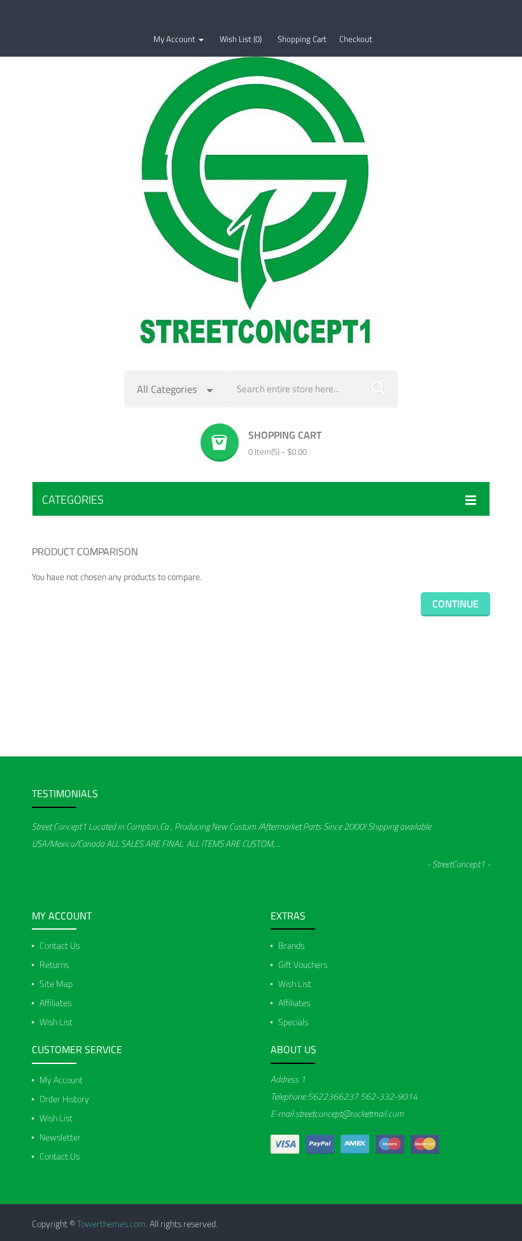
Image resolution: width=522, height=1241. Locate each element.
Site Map (56, 983)
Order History (64, 1098)
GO (379, 389)
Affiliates (55, 1002)
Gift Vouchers (302, 964)
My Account (61, 1079)
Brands (291, 945)
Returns (54, 964)
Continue (455, 603)
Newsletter (60, 1137)
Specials (293, 1021)
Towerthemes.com (111, 1223)
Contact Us (59, 945)
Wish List (56, 1021)
